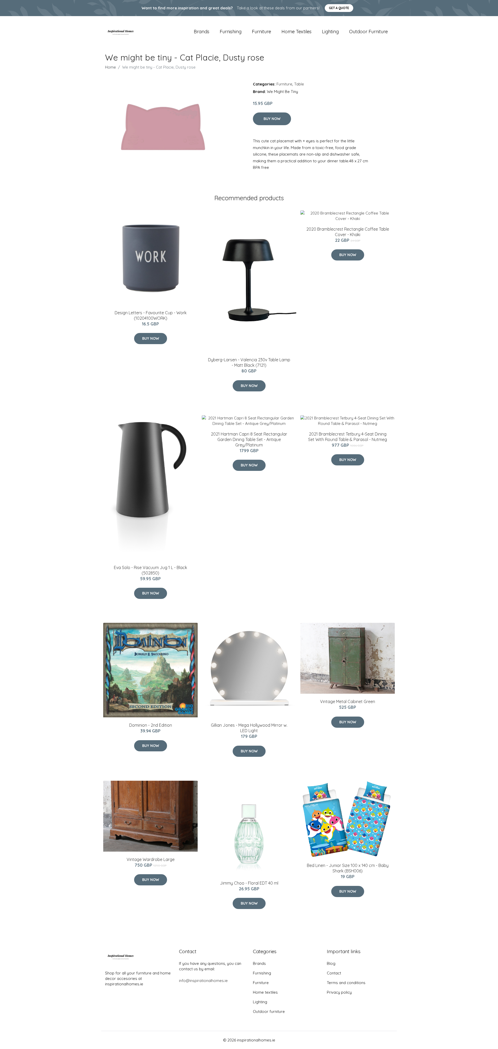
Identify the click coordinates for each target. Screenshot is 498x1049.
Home (110, 67)
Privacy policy (339, 992)
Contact (334, 973)
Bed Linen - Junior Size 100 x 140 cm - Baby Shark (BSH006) (348, 868)
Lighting (330, 32)
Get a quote (339, 8)
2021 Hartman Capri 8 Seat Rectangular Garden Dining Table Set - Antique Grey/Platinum (249, 439)
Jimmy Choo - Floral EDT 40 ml (249, 883)
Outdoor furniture (368, 32)
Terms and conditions (346, 982)
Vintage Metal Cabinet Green (347, 701)
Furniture (261, 32)
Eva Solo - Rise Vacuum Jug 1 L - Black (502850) (150, 570)
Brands (201, 32)
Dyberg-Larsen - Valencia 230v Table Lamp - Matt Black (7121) (249, 362)
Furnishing (230, 32)
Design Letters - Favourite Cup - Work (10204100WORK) (150, 315)
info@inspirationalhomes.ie (203, 980)
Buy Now (272, 118)
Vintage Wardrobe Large (151, 859)
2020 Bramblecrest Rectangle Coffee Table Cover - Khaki (347, 231)
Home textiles (296, 32)
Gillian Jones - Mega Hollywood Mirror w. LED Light (249, 728)
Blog (331, 963)
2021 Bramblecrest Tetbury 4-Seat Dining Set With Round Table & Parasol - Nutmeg (347, 436)
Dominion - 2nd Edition (150, 725)
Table (299, 84)
